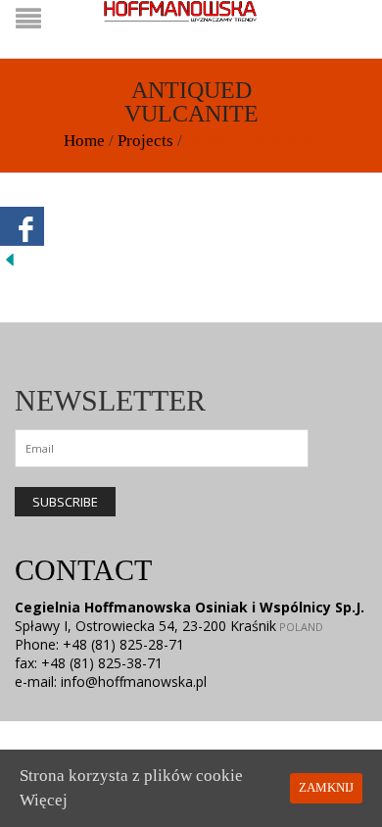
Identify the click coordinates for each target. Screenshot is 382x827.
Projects (145, 140)
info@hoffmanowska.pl (134, 681)
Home (84, 140)
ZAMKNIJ (326, 787)
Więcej (44, 800)
